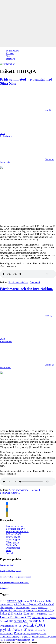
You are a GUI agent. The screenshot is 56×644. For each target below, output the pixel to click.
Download (35, 282)
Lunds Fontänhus (15, 617)
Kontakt (10, 53)
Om (8, 56)
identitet (6, 610)
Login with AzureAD (10, 493)
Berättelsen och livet (15, 528)
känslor (21, 613)
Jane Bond (19, 610)
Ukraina (9, 640)
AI (3, 601)
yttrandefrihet (25, 639)
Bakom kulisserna (14, 526)
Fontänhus (10, 608)
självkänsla (7, 636)
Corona (28, 601)
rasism (41, 630)
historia (43, 607)
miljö (46, 617)
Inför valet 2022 (13, 534)
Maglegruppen (13, 539)
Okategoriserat (13, 547)
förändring (23, 607)
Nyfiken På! (11, 545)
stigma (26, 636)
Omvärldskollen (11, 625)
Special (9, 553)
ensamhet (6, 604)
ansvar (14, 601)
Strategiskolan (41, 636)
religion (24, 633)
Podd (8, 550)
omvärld (36, 620)
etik (18, 604)
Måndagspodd (12, 542)
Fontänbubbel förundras (17, 531)
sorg (18, 637)
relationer (9, 633)
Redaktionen (6, 136)
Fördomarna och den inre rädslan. (26, 289)
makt (36, 617)
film (26, 604)
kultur (6, 613)
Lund (52, 614)
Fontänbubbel (12, 50)
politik (34, 625)
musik (8, 621)
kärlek (33, 613)
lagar (43, 614)
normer (21, 620)
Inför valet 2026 (13, 537)
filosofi (35, 604)
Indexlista (10, 59)
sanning (35, 634)
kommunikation (44, 610)
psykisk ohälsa (13, 630)
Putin (32, 630)
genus (34, 608)
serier (43, 634)
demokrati (42, 600)
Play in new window (18, 282)
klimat (30, 610)
